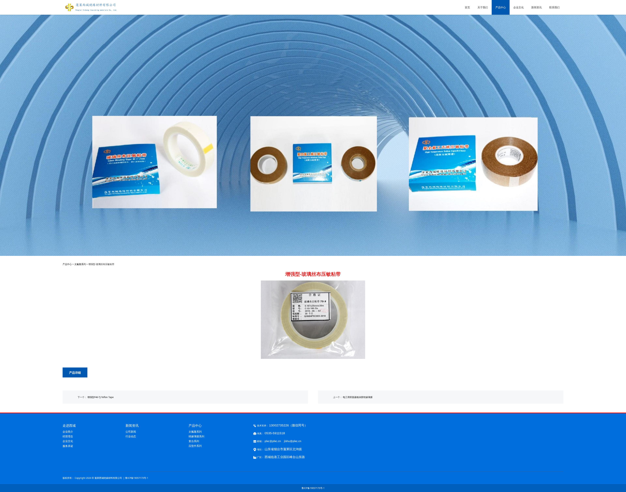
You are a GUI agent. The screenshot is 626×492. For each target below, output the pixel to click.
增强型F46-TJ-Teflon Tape (100, 397)
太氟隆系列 (80, 264)
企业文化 (518, 7)
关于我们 (482, 7)
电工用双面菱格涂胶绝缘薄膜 (358, 397)
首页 (467, 7)
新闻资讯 (536, 7)
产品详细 (75, 373)
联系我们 (554, 7)
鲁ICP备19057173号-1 (313, 488)
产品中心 (500, 7)
